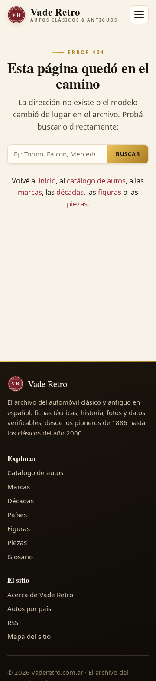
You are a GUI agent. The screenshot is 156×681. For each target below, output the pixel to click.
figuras (109, 192)
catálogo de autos (96, 181)
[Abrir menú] (139, 14)
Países (17, 514)
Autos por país (29, 608)
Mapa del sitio (29, 636)
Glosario (20, 556)
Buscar (128, 154)
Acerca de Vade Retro (40, 594)
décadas (70, 192)
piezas (77, 204)
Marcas (18, 486)
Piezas (17, 542)
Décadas (20, 500)
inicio (47, 181)
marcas (30, 192)
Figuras (18, 528)
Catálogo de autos (35, 472)
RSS (12, 622)
